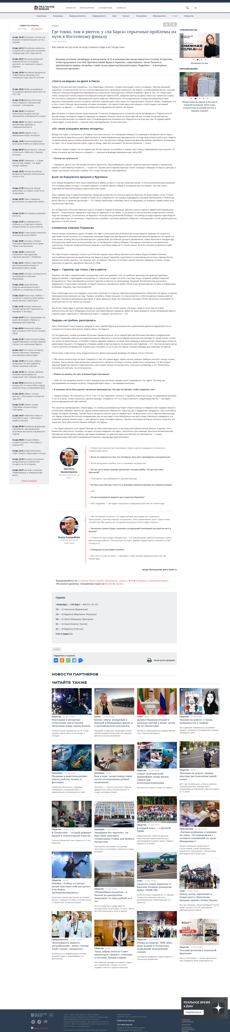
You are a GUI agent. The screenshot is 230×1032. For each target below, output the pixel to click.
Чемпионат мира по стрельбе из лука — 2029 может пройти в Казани (27, 418)
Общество (189, 16)
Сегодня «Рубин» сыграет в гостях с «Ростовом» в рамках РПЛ (27, 442)
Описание (186, 1025)
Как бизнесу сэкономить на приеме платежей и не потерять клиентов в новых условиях (114, 842)
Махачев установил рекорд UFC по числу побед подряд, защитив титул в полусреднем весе (28, 385)
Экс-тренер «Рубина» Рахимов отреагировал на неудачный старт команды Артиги (28, 374)
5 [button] (207, 98)
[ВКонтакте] (166, 24)
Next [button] (217, 45)
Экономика (58, 16)
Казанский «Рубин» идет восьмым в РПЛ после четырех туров (29, 331)
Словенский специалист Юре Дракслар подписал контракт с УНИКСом (26, 254)
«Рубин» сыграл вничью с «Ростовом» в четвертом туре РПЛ (28, 396)
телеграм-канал (86, 580)
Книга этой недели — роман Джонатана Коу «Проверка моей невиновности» (198, 955)
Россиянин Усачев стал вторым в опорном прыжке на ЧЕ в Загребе (29, 39)
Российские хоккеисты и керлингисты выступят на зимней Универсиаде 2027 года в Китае (28, 50)
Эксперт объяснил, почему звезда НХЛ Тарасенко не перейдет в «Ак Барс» (27, 309)
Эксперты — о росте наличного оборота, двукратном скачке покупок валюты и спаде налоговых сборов (113, 784)
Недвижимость (99, 16)
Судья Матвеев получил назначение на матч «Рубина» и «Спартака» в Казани (27, 287)
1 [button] (193, 59)
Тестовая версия (124, 1024)
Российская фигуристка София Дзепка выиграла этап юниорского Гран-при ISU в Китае (29, 75)
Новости (71, 8)
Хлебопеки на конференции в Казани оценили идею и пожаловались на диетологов (70, 950)
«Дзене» (119, 583)
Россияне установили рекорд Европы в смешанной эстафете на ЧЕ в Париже (28, 461)
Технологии (141, 16)
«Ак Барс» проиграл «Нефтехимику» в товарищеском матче (27, 472)
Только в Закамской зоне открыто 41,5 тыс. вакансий (71, 837)
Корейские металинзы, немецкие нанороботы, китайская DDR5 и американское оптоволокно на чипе (70, 784)
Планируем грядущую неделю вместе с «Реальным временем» (155, 950)
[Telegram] (74, 660)
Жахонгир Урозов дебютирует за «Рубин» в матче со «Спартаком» (28, 190)
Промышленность (77, 16)
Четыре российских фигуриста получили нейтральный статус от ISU (28, 174)
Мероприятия (159, 16)
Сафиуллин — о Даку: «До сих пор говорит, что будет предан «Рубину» (28, 163)
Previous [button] (182, 45)
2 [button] (197, 59)
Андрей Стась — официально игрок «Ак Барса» (26, 134)
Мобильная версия (126, 1020)
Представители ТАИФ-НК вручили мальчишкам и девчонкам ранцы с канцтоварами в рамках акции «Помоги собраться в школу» (155, 835)
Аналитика (41, 16)
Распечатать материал (164, 660)
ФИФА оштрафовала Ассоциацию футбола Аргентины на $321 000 (29, 92)
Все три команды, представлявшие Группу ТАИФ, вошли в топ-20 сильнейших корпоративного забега (199, 901)
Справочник (105, 8)
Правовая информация (187, 1021)
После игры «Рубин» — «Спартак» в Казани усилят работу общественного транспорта (28, 298)
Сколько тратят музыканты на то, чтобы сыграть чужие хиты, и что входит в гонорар (71, 727)
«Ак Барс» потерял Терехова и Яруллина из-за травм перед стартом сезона (28, 243)
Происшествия (187, 829)
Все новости (37, 29)
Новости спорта (29, 26)
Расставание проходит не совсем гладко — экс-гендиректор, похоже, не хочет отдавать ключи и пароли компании (114, 959)
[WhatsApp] (68, 660)
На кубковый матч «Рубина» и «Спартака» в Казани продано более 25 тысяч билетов (27, 224)
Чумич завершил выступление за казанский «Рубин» (28, 200)
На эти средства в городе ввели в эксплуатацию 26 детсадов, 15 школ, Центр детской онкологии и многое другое (114, 901)
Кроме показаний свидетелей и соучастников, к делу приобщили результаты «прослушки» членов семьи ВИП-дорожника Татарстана (198, 842)
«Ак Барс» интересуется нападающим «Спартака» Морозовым (29, 276)
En (195, 8)
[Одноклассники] (173, 24)
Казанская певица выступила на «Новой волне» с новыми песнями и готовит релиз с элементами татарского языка (71, 893)
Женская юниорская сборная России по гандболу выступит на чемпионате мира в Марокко (27, 63)
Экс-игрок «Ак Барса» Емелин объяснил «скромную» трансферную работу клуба (28, 352)
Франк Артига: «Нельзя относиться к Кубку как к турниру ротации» (28, 152)
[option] (199, 45)
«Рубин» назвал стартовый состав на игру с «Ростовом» (25, 407)
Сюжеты (121, 8)
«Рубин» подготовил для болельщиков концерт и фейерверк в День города (27, 265)
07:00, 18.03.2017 (59, 41)
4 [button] (205, 59)
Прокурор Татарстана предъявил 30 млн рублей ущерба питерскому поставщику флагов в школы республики (113, 727)
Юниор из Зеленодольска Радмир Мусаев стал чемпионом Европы (156, 726)
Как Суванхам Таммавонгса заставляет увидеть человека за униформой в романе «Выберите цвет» (199, 726)
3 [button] (201, 59)
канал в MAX (126, 580)
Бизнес (126, 16)
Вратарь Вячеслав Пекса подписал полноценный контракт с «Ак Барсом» (26, 102)
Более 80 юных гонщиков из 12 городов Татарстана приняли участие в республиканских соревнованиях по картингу (155, 893)
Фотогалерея (87, 8)
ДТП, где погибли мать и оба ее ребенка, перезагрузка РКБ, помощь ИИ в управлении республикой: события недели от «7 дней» (199, 782)
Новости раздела (29, 481)
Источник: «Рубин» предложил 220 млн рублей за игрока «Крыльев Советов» (26, 363)
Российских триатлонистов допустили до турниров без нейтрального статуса (29, 113)
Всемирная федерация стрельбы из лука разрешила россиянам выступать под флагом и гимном (28, 430)
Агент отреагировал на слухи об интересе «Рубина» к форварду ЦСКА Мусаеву (28, 320)
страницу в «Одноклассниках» (152, 580)
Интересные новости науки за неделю (154, 780)
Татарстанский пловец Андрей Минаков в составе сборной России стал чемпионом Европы (29, 341)
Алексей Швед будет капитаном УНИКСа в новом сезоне (28, 142)
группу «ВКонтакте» (107, 580)
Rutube (108, 583)
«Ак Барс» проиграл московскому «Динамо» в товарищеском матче (27, 124)
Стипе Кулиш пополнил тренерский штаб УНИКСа (29, 233)
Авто (114, 16)
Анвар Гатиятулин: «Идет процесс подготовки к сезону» (29, 452)
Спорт (175, 16)
